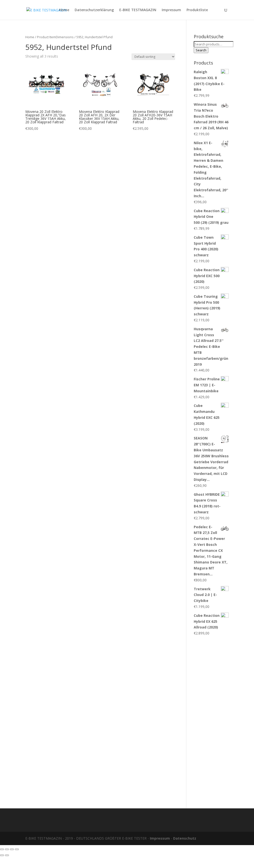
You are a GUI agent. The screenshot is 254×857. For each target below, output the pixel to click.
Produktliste (197, 10)
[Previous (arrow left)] (2, 855)
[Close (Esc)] (2, 849)
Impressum (171, 10)
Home (64, 10)
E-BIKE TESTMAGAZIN (137, 10)
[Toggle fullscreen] (12, 849)
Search (201, 50)
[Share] (7, 849)
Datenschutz (184, 838)
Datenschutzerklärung (94, 10)
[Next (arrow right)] (7, 855)
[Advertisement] (211, 719)
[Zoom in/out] (17, 849)
